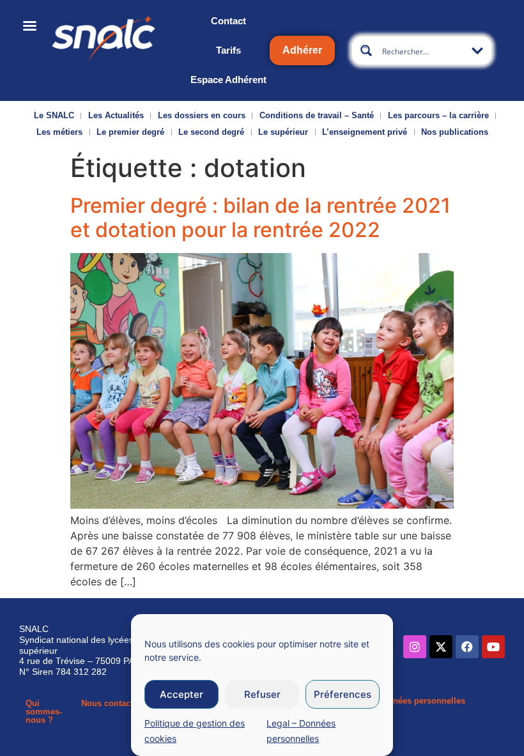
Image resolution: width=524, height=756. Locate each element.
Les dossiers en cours (201, 115)
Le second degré (211, 132)
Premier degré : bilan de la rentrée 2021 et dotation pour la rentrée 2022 (260, 217)
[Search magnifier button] (366, 50)
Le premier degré (130, 132)
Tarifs (228, 50)
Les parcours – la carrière (438, 115)
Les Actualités (116, 115)
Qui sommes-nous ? (44, 711)
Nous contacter (111, 703)
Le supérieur (283, 132)
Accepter (181, 694)
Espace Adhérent (228, 79)
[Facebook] (467, 646)
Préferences (342, 694)
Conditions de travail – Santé (316, 115)
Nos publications (454, 132)
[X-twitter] (440, 646)
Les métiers (59, 132)
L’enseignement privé (364, 132)
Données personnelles (421, 701)
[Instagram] (414, 646)
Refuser (262, 694)
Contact (228, 20)
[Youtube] (493, 646)
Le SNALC (54, 115)
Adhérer (302, 50)
